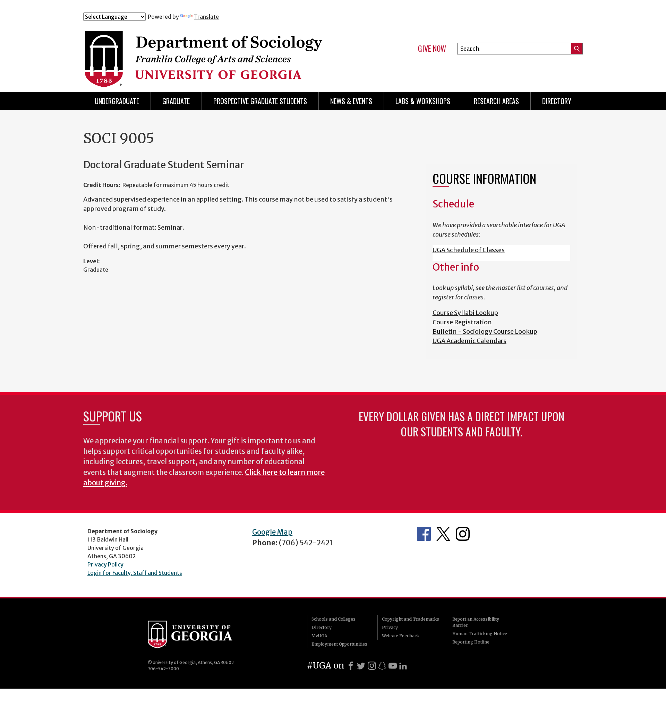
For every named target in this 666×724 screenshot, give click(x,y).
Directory (556, 101)
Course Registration (462, 322)
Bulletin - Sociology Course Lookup (485, 331)
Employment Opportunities (339, 644)
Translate (206, 16)
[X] (361, 666)
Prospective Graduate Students (260, 101)
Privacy (390, 627)
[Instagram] (372, 666)
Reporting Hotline (470, 642)
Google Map (272, 532)
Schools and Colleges (333, 619)
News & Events (351, 101)
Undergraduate (117, 101)
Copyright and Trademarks (410, 619)
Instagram (463, 534)
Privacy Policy (105, 564)
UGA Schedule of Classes (469, 250)
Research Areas (496, 101)
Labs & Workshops (422, 101)
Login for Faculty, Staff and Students (134, 572)
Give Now (432, 48)
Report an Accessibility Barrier (475, 622)
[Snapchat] (382, 666)
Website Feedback (400, 635)
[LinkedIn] (403, 666)
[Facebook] (351, 666)
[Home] (221, 51)
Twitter (443, 534)
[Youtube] (392, 666)
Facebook (424, 534)
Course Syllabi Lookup (465, 313)
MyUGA (319, 635)
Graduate (176, 101)
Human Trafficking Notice (479, 633)
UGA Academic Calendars (469, 341)
